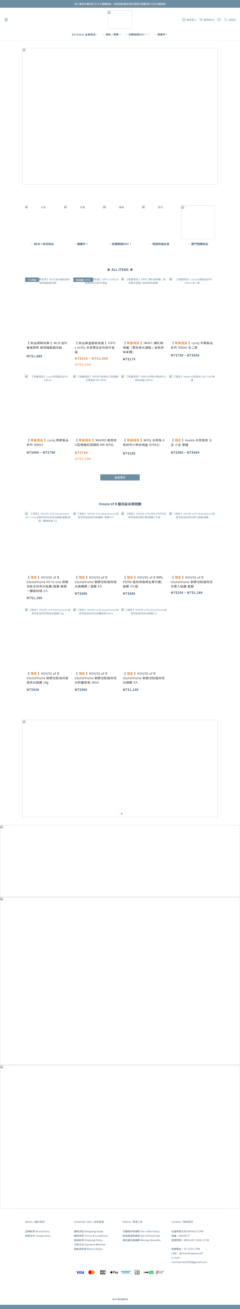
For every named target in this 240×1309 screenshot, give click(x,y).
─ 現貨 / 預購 (110, 34)
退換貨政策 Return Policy (88, 1249)
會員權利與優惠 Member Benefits (142, 1240)
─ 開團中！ (161, 34)
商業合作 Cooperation (38, 1235)
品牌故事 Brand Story (37, 1231)
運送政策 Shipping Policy (88, 1240)
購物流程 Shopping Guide (88, 1231)
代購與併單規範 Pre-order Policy (141, 1231)
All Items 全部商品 (84, 34)
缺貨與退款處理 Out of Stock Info (141, 1235)
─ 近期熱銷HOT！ (136, 34)
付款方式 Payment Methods (90, 1244)
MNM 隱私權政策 (120, 1299)
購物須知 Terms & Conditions (91, 1235)
